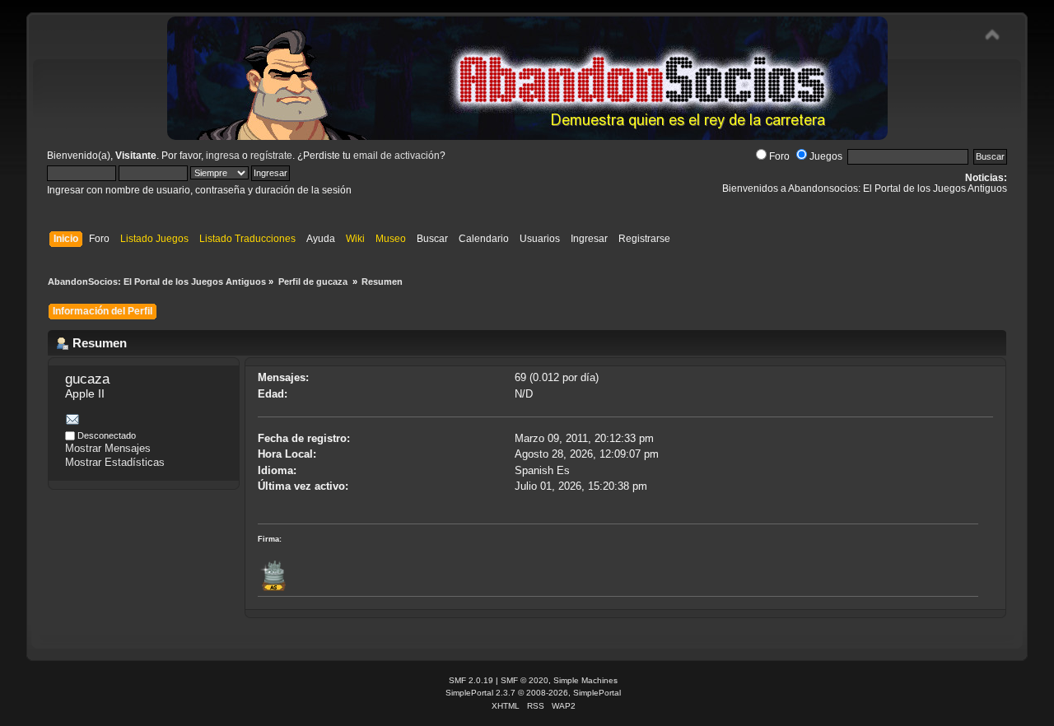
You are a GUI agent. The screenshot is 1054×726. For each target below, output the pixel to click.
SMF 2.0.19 (471, 680)
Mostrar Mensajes (108, 448)
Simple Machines (585, 680)
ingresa (223, 156)
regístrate (271, 156)
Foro (779, 156)
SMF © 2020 (524, 680)
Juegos (825, 156)
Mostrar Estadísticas (115, 462)
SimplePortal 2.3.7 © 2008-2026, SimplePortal (533, 692)
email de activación (396, 156)
